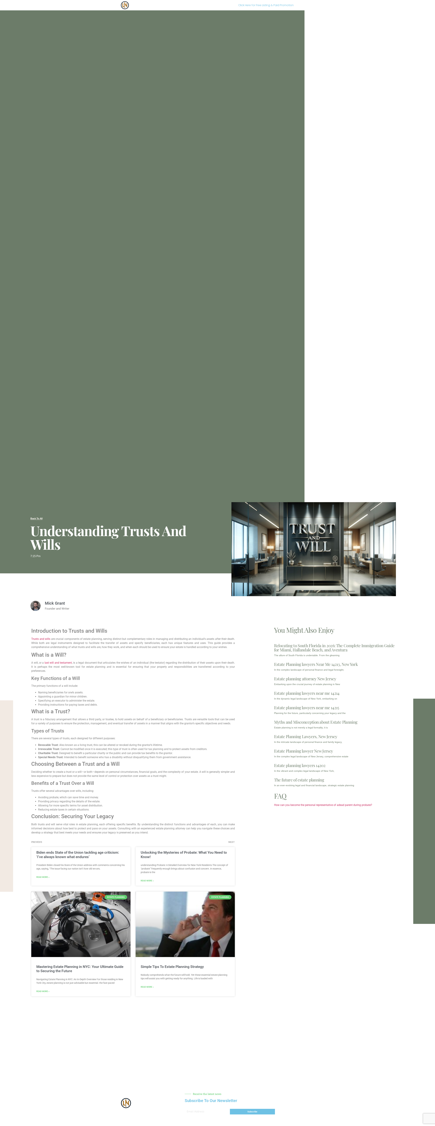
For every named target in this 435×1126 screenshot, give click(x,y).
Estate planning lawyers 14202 (299, 765)
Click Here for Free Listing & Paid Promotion (266, 5)
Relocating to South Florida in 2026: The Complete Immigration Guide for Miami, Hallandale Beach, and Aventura (334, 647)
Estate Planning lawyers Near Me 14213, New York (316, 664)
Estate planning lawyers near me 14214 (307, 693)
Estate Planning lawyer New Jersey (303, 751)
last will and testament (58, 662)
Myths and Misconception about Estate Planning (315, 722)
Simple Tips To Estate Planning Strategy (172, 967)
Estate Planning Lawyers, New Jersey (305, 736)
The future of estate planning (299, 779)
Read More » (42, 877)
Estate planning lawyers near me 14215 (306, 707)
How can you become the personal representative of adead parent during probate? (323, 805)
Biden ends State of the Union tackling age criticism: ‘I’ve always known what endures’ (77, 854)
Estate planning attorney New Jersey (305, 678)
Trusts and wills (40, 639)
